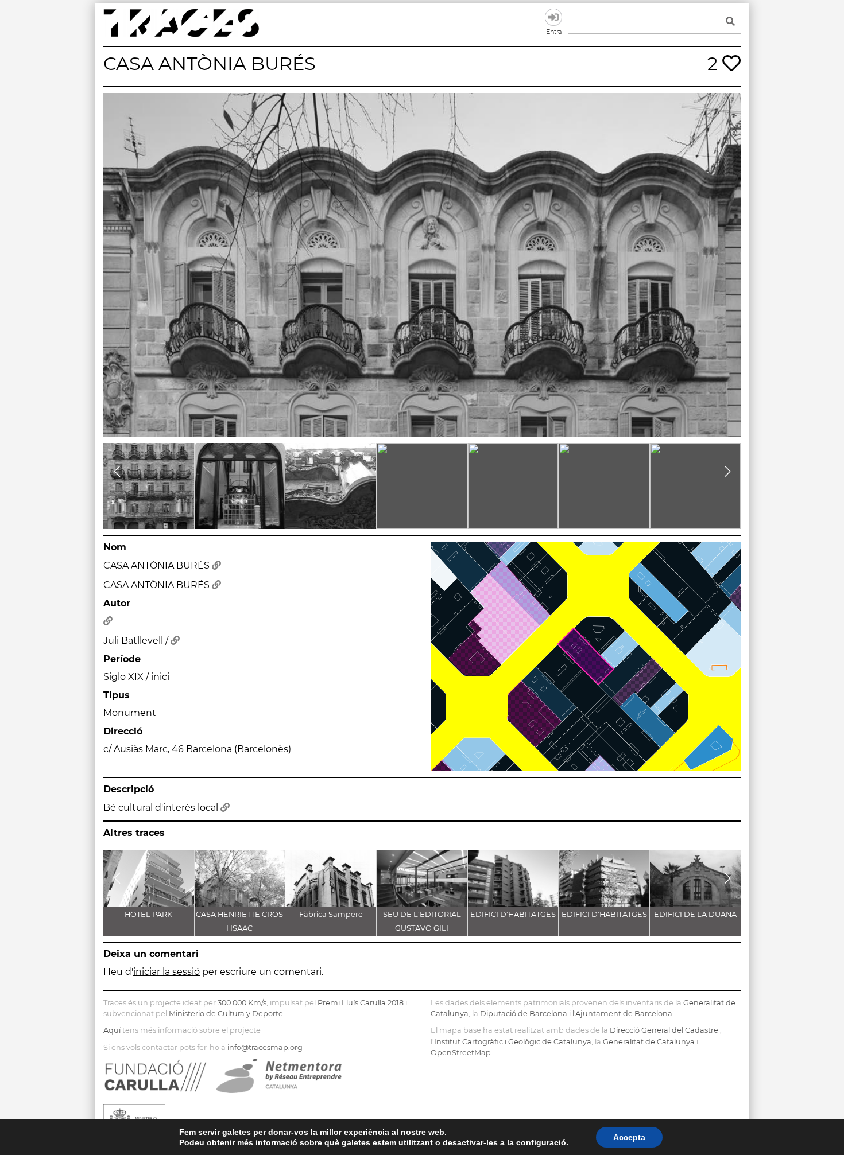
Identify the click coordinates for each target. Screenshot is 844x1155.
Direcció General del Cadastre (664, 1030)
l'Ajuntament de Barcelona (622, 1013)
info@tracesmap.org (265, 1047)
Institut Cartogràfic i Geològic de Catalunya (512, 1041)
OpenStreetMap (461, 1052)
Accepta (629, 1137)
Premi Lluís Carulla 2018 (361, 1002)
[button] (117, 471)
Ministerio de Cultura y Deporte (226, 1013)
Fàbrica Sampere (331, 914)
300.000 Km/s (242, 1002)
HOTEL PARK (148, 914)
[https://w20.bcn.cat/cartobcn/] (216, 565)
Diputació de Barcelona (523, 1013)
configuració (541, 1142)
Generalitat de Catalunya (649, 1041)
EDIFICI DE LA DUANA (695, 914)
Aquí (112, 1030)
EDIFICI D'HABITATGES (513, 914)
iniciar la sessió (166, 971)
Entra (553, 17)
